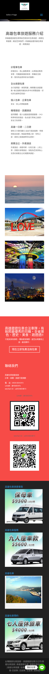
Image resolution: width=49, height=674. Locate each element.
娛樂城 (37, 670)
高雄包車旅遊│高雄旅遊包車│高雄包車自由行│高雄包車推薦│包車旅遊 (24, 664)
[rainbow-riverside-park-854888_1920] (24, 235)
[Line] (42, 667)
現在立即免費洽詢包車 (24, 349)
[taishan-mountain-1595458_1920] (24, 203)
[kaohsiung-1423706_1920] (24, 268)
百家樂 (15, 670)
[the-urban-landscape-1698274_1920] (24, 301)
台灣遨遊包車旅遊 (13, 661)
